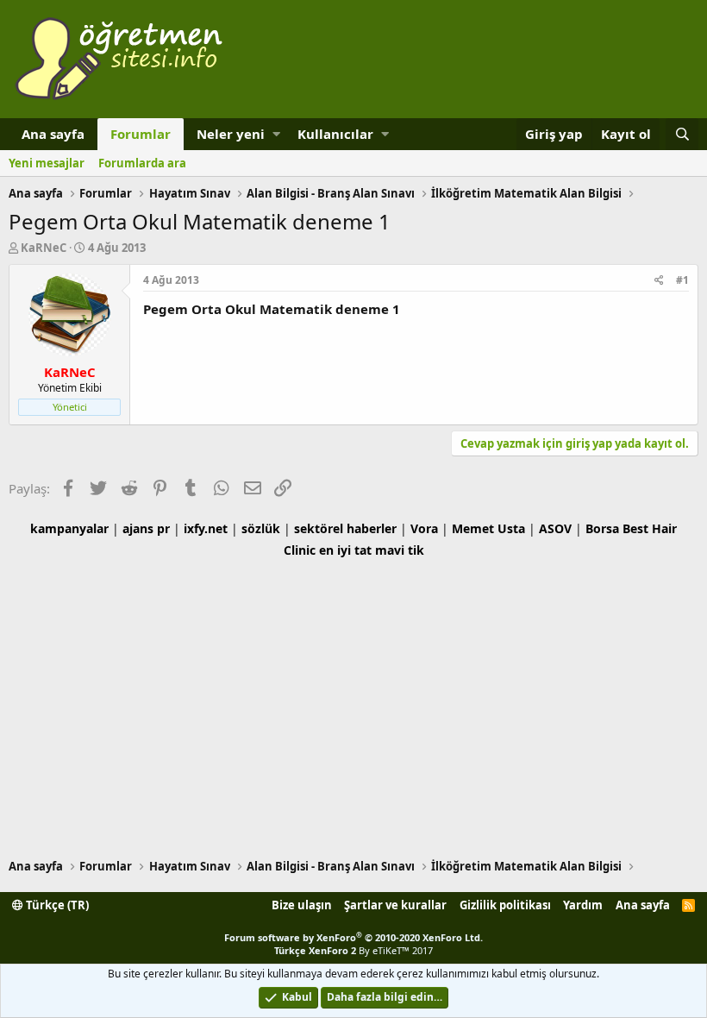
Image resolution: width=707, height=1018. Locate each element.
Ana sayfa (53, 133)
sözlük (260, 528)
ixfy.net (206, 528)
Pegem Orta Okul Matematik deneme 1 (271, 308)
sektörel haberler (345, 528)
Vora (424, 528)
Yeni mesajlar (46, 163)
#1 (682, 280)
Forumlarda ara (142, 163)
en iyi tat (345, 550)
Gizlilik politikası (505, 905)
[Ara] (682, 134)
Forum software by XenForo (353, 937)
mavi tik (399, 550)
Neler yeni (231, 133)
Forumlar (140, 133)
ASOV (555, 528)
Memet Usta (488, 528)
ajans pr (146, 528)
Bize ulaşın (302, 905)
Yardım (583, 905)
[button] (276, 134)
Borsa (602, 528)
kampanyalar (69, 528)
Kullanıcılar (335, 133)
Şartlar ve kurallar (395, 905)
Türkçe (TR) (56, 905)
